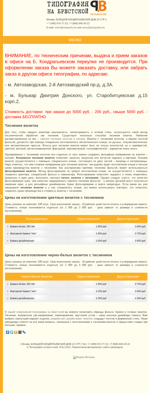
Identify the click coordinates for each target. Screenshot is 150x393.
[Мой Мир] (20, 332)
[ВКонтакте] (8, 332)
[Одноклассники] (16, 332)
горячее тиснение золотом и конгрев (62, 138)
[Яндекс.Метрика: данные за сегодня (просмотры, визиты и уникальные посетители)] (84, 357)
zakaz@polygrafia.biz (93, 27)
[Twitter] (12, 332)
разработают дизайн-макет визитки (71, 318)
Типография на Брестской (43, 347)
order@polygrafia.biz (65, 27)
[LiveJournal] (24, 332)
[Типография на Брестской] (68, 13)
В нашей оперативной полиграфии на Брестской (34, 311)
